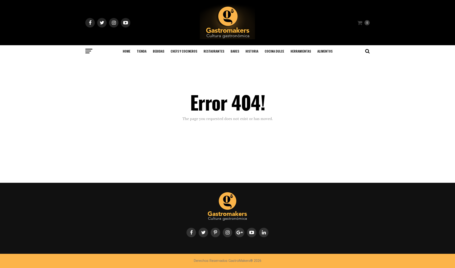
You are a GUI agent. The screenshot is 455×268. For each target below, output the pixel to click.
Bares (235, 51)
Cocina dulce (274, 51)
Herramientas (301, 51)
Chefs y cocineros (184, 51)
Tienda (141, 51)
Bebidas (158, 51)
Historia (252, 51)
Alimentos (324, 51)
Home (126, 51)
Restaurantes (214, 51)
